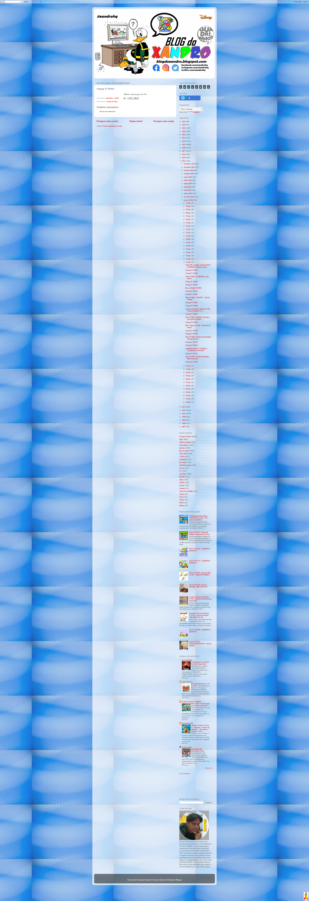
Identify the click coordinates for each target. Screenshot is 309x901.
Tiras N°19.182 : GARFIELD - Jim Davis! (200, 549)
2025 (184, 124)
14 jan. (188, 259)
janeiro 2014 (188, 200)
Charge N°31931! (191, 353)
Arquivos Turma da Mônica (192, 701)
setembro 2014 (189, 173)
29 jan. (188, 209)
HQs (181, 439)
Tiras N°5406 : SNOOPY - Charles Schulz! (197, 298)
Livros (181, 468)
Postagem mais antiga (163, 121)
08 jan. (188, 379)
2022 (184, 134)
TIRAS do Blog (184, 442)
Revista (182, 448)
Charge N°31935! (191, 330)
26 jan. (188, 219)
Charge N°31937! (191, 314)
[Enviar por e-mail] (128, 98)
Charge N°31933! (191, 342)
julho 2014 (188, 180)
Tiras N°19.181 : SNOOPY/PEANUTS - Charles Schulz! (200, 644)
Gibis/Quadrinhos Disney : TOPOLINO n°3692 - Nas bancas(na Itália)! (198, 518)
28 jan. (188, 213)
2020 (184, 141)
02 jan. (188, 398)
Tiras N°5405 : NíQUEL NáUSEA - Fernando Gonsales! (197, 318)
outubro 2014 (189, 170)
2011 (184, 413)
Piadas (181, 505)
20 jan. (188, 239)
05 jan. (188, 389)
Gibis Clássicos (187, 682)
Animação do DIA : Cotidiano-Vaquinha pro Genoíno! (196, 349)
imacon (162, 880)
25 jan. (188, 222)
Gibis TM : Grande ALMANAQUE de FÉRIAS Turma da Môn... (198, 266)
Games (181, 494)
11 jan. (188, 369)
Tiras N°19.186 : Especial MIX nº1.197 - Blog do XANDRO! (200, 574)
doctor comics (187, 747)
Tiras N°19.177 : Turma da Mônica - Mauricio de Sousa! (199, 533)
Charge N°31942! (191, 285)
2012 (184, 410)
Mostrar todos (208, 768)
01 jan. (188, 402)
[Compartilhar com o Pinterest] (138, 98)
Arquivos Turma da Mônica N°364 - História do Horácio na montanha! (200, 599)
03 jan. (188, 395)
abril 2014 (188, 190)
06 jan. (188, 385)
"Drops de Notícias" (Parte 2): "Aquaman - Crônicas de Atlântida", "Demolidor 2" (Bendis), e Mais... (200, 728)
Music (181, 479)
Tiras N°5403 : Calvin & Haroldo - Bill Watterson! (197, 357)
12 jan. (188, 366)
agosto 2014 (188, 177)
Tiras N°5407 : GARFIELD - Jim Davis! (197, 277)
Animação (183, 459)
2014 (184, 161)
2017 (184, 151)
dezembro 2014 (189, 164)
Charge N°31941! (191, 291)
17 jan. (188, 249)
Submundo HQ (187, 723)
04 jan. (188, 392)
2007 (184, 426)
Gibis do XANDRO (186, 491)
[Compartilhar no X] (133, 98)
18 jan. (188, 245)
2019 (184, 144)
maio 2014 (188, 187)
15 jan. (188, 255)
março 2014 (188, 193)
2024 (184, 128)
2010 (184, 417)
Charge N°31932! (191, 345)
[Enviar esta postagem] (124, 98)
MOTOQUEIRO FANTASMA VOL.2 (198, 750)
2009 (184, 420)
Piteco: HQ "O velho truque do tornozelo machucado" (200, 704)
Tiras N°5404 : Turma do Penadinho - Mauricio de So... (198, 338)
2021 (184, 138)
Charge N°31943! (191, 281)
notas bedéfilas (187, 660)
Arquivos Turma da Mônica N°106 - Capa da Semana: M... (198, 310)
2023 (184, 131)
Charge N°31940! (191, 294)
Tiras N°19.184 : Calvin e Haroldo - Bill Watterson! (198, 586)
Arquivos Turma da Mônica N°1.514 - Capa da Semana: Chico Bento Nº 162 (199, 615)
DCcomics (182, 462)
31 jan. (188, 203)
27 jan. (188, 216)
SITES (181, 482)
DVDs (181, 502)
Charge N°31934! (191, 334)
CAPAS (182, 456)
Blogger (179, 880)
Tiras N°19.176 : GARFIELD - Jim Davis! (200, 562)
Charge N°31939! (191, 302)
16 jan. (188, 252)
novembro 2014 (189, 167)
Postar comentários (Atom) (112, 126)
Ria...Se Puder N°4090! (193, 288)
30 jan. (188, 206)
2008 (184, 423)
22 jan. (188, 232)
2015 (184, 157)
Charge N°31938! (191, 305)
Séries (181, 497)
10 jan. (188, 372)
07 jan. (188, 382)
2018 (184, 148)
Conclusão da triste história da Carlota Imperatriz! (200, 663)
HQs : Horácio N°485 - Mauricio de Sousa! (198, 326)
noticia (181, 485)
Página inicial (135, 121)
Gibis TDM (183, 453)
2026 (184, 121)
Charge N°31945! (191, 270)
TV (180, 471)
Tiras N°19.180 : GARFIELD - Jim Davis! (200, 630)
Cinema (182, 488)
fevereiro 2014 (189, 197)
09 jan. (188, 375)
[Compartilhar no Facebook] (135, 98)
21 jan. (188, 236)
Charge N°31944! (191, 273)
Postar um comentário (107, 111)
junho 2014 (188, 183)
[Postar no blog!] (131, 98)
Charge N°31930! (191, 362)
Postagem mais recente (107, 121)
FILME (182, 477)
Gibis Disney (183, 445)
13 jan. (188, 262)
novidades (182, 474)
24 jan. (188, 226)
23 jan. (188, 229)
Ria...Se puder (184, 451)
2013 (184, 407)
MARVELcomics (185, 465)
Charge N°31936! (191, 322)
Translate (196, 112)
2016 (184, 154)
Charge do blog (111, 101)
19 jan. (188, 242)
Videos (181, 500)
